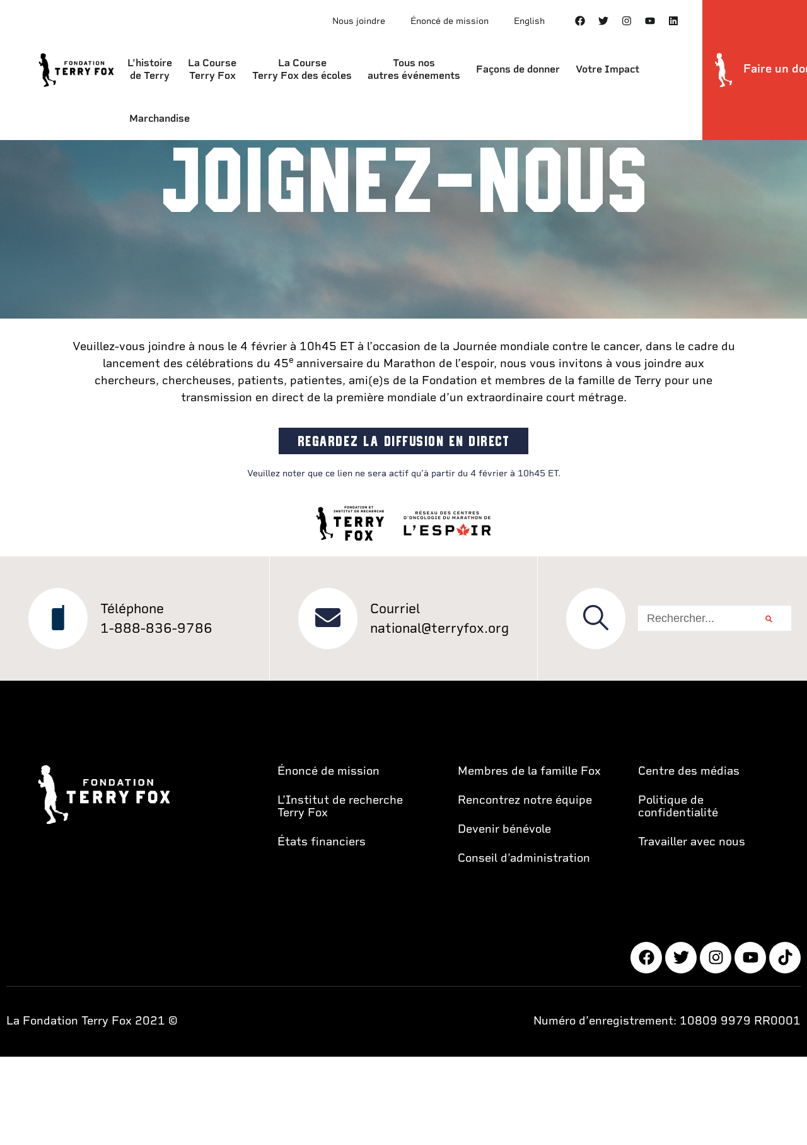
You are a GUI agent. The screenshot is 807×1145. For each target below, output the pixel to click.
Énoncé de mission (449, 21)
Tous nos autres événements (414, 69)
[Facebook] (580, 21)
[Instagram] (627, 21)
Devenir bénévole (504, 828)
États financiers (321, 841)
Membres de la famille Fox (529, 770)
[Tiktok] (785, 957)
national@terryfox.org (439, 628)
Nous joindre (358, 21)
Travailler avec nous (691, 841)
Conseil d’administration (524, 857)
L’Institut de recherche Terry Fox (340, 806)
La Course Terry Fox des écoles (302, 69)
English (529, 21)
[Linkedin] (673, 21)
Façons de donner (518, 69)
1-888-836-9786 (156, 628)
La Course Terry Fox (212, 69)
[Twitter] (603, 21)
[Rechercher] (768, 618)
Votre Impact (607, 69)
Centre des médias (689, 770)
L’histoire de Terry (149, 69)
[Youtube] (650, 21)
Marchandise (159, 118)
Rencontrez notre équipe (525, 799)
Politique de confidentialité (678, 806)
